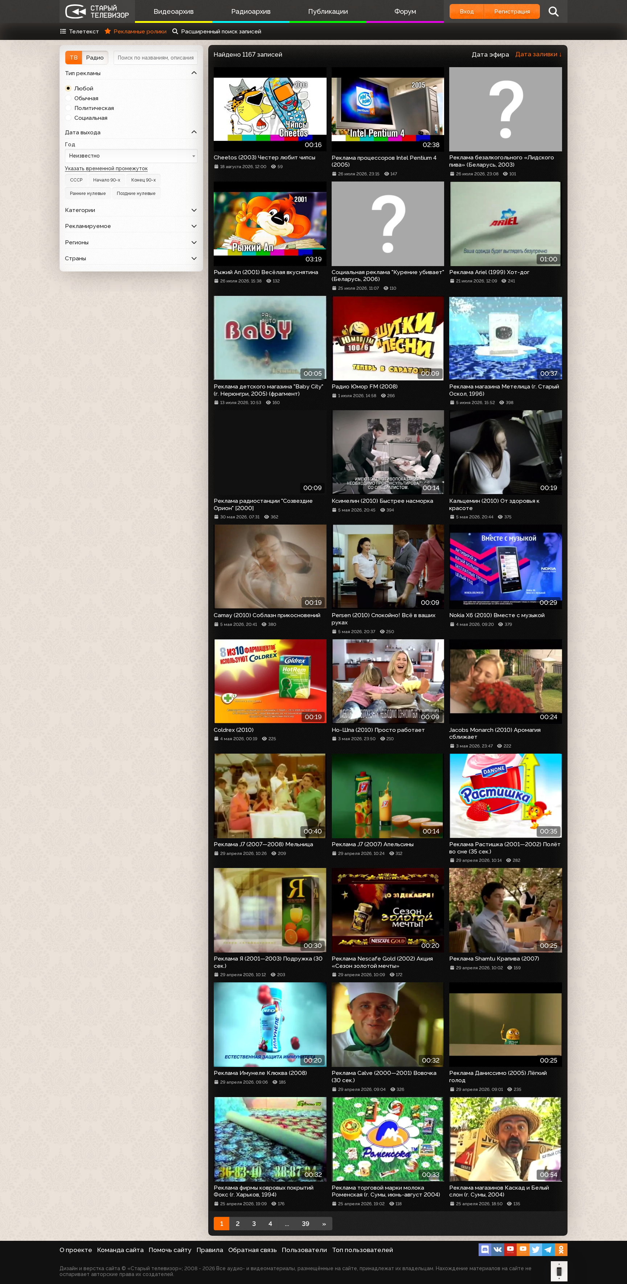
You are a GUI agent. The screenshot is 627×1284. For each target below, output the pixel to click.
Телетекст (84, 31)
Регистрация (512, 11)
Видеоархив (173, 11)
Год (70, 144)
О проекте (76, 1250)
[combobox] (131, 156)
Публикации (328, 11)
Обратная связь (252, 1250)
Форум (405, 11)
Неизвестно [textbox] (84, 155)
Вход (467, 11)
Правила (210, 1250)
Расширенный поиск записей (221, 31)
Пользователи (304, 1250)
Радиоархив (251, 11)
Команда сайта (120, 1250)
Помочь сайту (170, 1250)
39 (306, 1223)
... (287, 1223)
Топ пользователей (362, 1250)
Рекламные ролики (140, 31)
